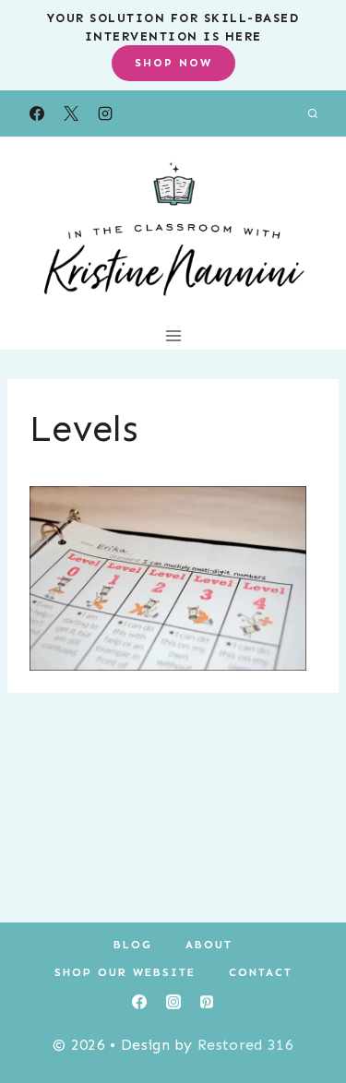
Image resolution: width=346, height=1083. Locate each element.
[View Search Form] (313, 113)
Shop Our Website (125, 972)
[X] (71, 113)
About (209, 944)
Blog (132, 944)
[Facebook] (37, 113)
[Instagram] (105, 113)
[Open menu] (173, 335)
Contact (260, 972)
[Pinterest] (206, 1002)
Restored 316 (245, 1044)
